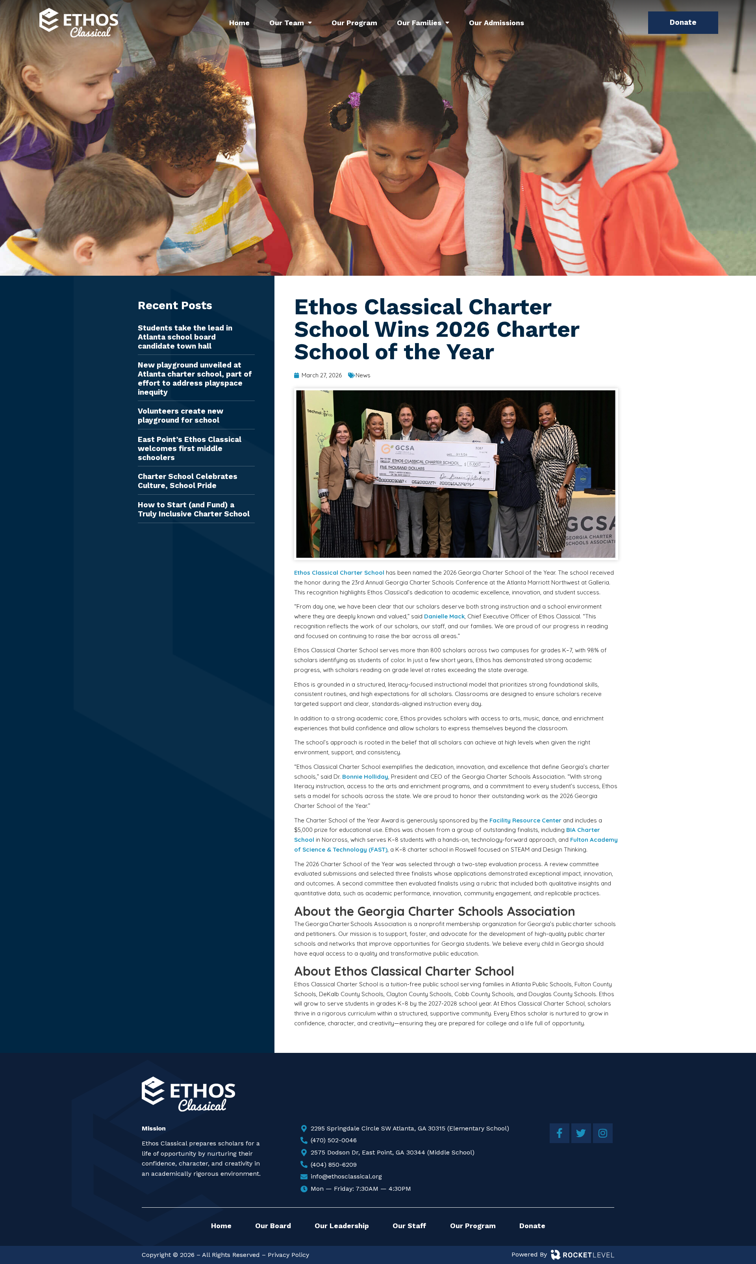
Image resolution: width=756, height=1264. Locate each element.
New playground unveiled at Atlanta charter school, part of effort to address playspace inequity (195, 378)
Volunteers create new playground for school (180, 415)
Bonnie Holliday (365, 776)
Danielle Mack (444, 616)
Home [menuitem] (239, 23)
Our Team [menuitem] (286, 23)
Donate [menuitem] (532, 1225)
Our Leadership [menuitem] (342, 1225)
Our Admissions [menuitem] (496, 23)
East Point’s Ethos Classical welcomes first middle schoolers (189, 448)
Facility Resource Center (525, 820)
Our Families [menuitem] (419, 23)
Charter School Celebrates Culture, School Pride (187, 481)
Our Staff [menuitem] (409, 1225)
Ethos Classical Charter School (339, 572)
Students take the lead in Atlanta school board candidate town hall (185, 337)
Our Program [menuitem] (354, 23)
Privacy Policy (288, 1254)
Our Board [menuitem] (273, 1225)
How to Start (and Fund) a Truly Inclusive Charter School (194, 509)
